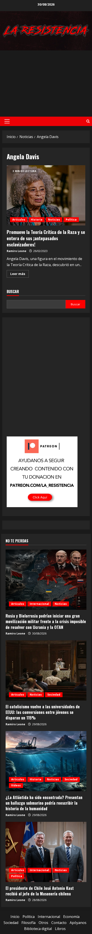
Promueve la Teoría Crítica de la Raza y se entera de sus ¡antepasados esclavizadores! (46, 195)
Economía (71, 916)
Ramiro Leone (16, 251)
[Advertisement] (46, 83)
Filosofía (28, 922)
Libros (60, 928)
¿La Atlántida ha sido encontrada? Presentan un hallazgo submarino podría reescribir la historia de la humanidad (44, 802)
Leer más (19, 274)
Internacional (39, 604)
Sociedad (53, 694)
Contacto (59, 922)
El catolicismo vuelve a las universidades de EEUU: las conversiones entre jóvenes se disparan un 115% (43, 712)
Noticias (54, 219)
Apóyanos (78, 922)
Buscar (13, 291)
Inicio (14, 916)
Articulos (18, 219)
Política (71, 219)
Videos (16, 785)
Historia (36, 219)
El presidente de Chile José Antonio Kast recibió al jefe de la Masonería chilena (40, 891)
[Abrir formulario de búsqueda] (88, 121)
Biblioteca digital (38, 928)
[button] (7, 121)
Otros (43, 922)
